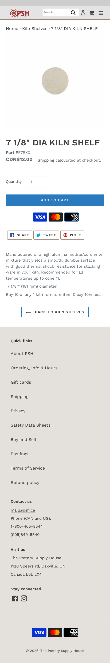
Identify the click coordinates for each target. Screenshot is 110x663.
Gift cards (21, 382)
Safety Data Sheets (30, 425)
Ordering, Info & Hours (34, 367)
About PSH (22, 353)
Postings (19, 453)
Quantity (14, 181)
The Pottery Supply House (62, 651)
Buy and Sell (23, 439)
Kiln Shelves (34, 28)
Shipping (46, 160)
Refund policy (25, 482)
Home (12, 28)
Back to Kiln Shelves (59, 312)
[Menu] (101, 12)
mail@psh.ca (23, 510)
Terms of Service (28, 468)
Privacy (18, 410)
